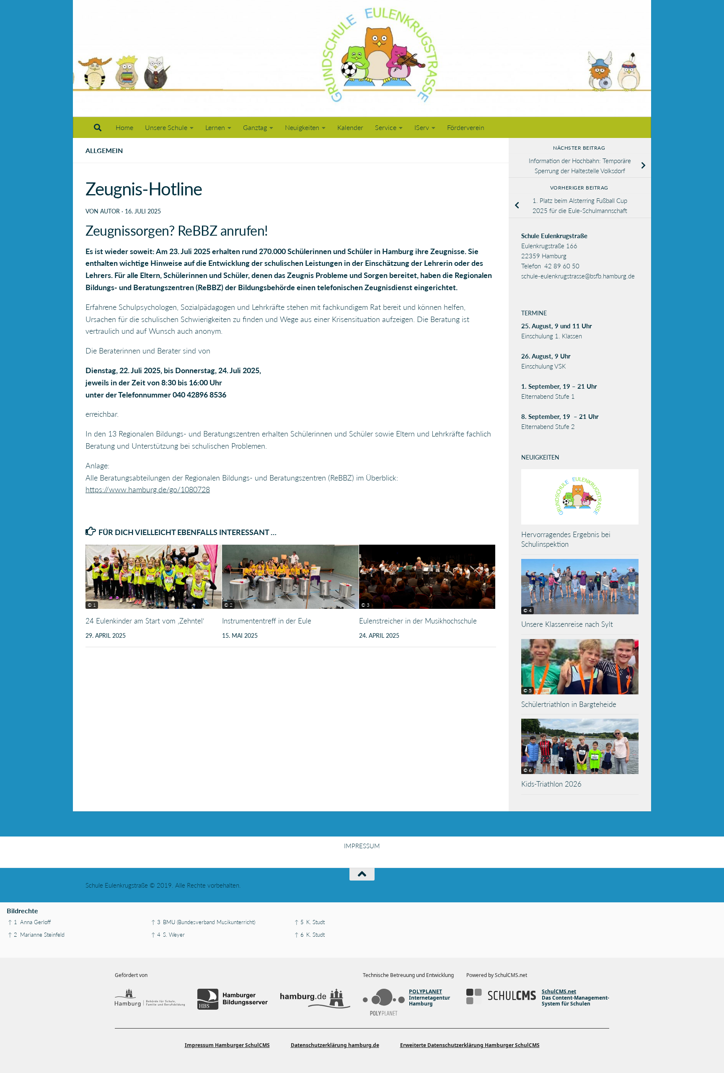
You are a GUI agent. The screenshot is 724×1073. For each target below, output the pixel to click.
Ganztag (255, 127)
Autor (110, 211)
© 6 (527, 770)
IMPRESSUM (362, 846)
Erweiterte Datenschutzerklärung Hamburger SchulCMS (470, 1045)
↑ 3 (155, 922)
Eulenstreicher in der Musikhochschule (418, 620)
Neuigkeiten (302, 127)
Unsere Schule (166, 127)
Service (385, 127)
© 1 (92, 605)
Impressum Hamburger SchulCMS (227, 1045)
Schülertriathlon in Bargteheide (568, 704)
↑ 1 (12, 922)
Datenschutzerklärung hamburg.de (335, 1045)
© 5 (527, 690)
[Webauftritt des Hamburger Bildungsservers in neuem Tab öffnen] (232, 999)
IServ (421, 127)
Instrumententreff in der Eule (266, 620)
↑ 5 (299, 922)
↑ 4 (155, 934)
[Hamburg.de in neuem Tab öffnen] (315, 999)
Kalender (350, 127)
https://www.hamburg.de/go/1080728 (147, 489)
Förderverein (465, 127)
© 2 (228, 605)
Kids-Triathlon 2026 (551, 783)
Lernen (215, 127)
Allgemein (104, 150)
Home (124, 127)
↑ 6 (299, 934)
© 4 (527, 610)
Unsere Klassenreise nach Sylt (567, 624)
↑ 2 (12, 934)
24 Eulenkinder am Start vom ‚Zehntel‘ (144, 620)
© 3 (365, 605)
